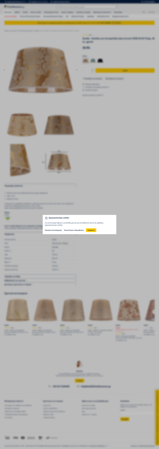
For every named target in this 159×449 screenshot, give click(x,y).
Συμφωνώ (91, 230)
